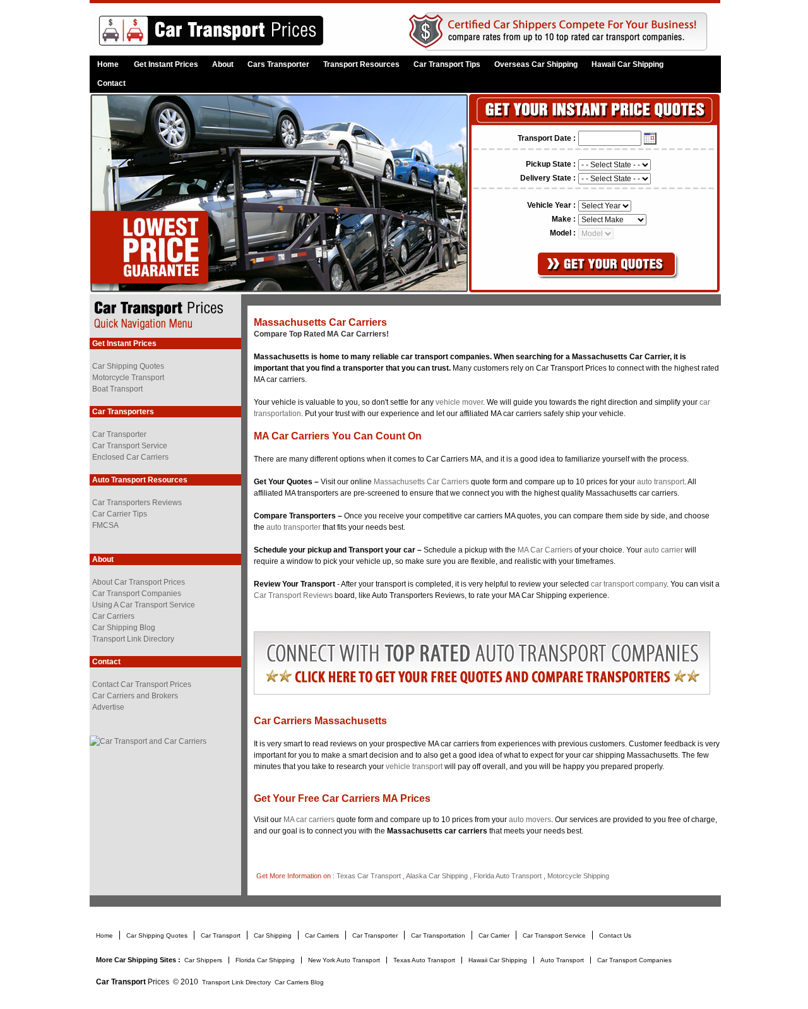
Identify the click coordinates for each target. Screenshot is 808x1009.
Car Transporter (119, 434)
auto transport (660, 481)
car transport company (629, 584)
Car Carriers (113, 616)
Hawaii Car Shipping (627, 64)
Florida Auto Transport (507, 876)
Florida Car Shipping (265, 960)
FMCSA (105, 525)
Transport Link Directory (133, 639)
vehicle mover (459, 402)
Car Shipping (274, 935)
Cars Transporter (278, 64)
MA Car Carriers (546, 550)
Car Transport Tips (446, 64)
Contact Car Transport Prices (141, 684)
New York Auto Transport (345, 960)
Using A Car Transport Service (143, 604)
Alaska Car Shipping (437, 876)
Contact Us (615, 935)
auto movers (530, 819)
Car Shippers (204, 960)
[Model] (596, 233)
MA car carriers (309, 819)
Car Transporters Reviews (137, 502)
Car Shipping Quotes (128, 366)
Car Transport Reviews (293, 595)
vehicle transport (414, 766)
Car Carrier (494, 935)
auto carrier (663, 550)
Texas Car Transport (368, 876)
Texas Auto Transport (425, 960)
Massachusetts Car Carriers (421, 481)
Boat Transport (117, 389)
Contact (111, 83)
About (223, 64)
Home (108, 64)
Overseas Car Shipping (536, 64)
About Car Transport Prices (138, 582)
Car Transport (221, 935)
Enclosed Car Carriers (130, 457)
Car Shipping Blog (123, 627)
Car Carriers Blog (299, 982)
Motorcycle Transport (128, 377)
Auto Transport (562, 960)
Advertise (108, 707)
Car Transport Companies (136, 593)
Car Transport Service (129, 445)
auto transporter (293, 527)
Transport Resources (361, 64)
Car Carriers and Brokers (135, 695)
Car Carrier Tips (119, 514)
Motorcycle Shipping (578, 876)
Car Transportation (439, 935)
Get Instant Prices (166, 64)
